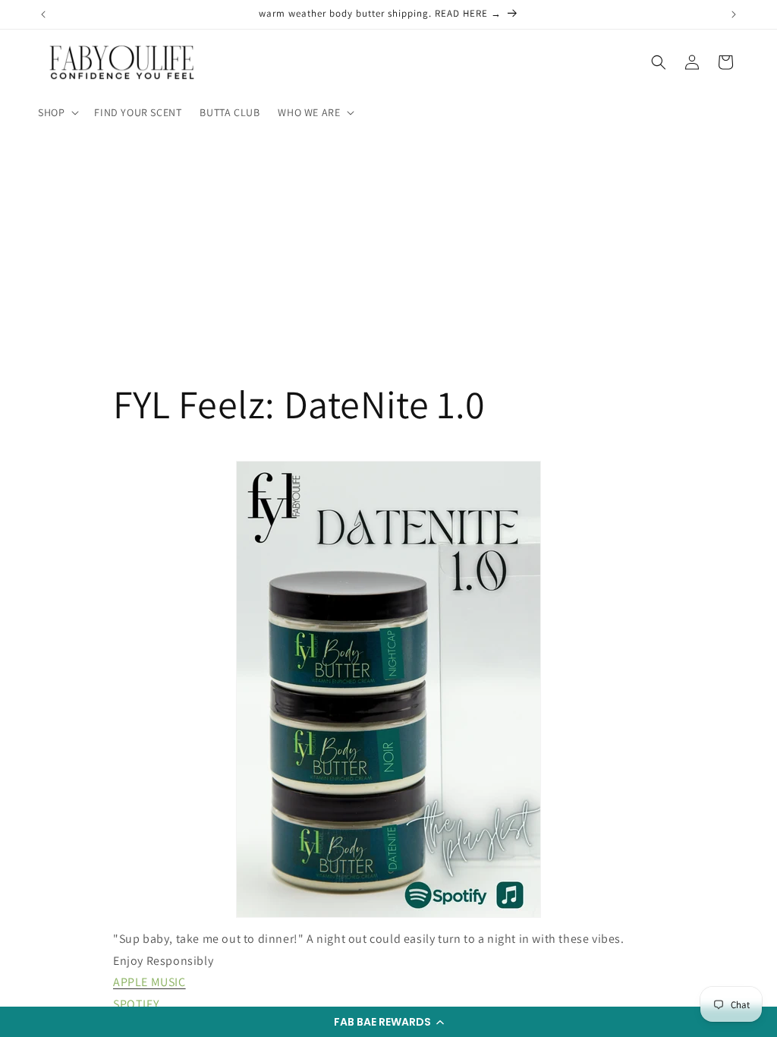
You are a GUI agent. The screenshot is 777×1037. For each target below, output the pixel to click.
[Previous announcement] (43, 14)
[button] (388, 1022)
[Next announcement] (733, 14)
